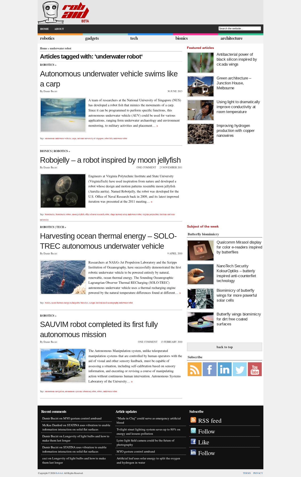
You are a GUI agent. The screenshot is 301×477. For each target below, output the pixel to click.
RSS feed (210, 420)
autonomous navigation (54, 391)
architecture (231, 38)
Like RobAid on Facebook (210, 369)
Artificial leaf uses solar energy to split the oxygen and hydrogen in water (148, 460)
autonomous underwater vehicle (58, 138)
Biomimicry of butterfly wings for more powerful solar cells (237, 295)
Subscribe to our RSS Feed (195, 369)
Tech (60, 227)
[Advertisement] (236, 183)
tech (134, 38)
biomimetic (50, 214)
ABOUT (59, 29)
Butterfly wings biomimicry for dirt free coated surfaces (239, 319)
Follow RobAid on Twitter (240, 369)
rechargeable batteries (79, 302)
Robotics (47, 65)
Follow (206, 431)
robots (99, 391)
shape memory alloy (118, 214)
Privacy (258, 473)
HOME (44, 29)
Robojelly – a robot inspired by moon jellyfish (110, 160)
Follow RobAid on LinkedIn (225, 369)
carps (74, 138)
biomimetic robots (63, 214)
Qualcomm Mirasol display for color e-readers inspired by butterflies (239, 247)
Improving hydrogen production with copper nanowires (235, 130)
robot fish (108, 138)
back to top (225, 346)
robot (107, 214)
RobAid (59, 473)
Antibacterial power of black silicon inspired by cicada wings (237, 59)
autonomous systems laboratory (78, 391)
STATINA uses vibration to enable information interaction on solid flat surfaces (76, 427)
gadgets (92, 38)
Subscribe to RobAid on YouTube (255, 369)
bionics (181, 38)
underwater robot (120, 138)
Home (43, 48)
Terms (247, 473)
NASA (47, 302)
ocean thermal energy (60, 302)
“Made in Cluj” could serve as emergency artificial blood (149, 420)
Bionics (45, 151)
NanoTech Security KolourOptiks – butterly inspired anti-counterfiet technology (236, 273)
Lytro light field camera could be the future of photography (145, 442)
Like (203, 442)
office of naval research (94, 214)
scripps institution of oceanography (103, 302)
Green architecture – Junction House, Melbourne (234, 83)
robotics (47, 38)
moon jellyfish (78, 214)
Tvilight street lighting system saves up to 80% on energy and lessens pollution (148, 431)
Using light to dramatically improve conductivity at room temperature (238, 106)
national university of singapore (90, 138)
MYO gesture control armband (82, 418)
